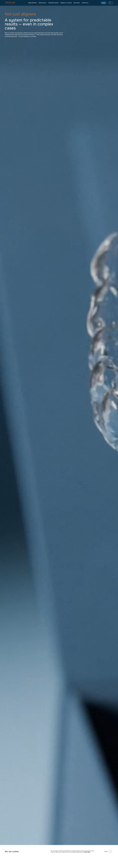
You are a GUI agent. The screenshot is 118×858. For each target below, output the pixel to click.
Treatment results (53, 3)
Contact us (85, 3)
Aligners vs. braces (66, 3)
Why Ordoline (32, 3)
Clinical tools (42, 3)
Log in (103, 2)
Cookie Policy (87, 852)
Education (77, 3)
